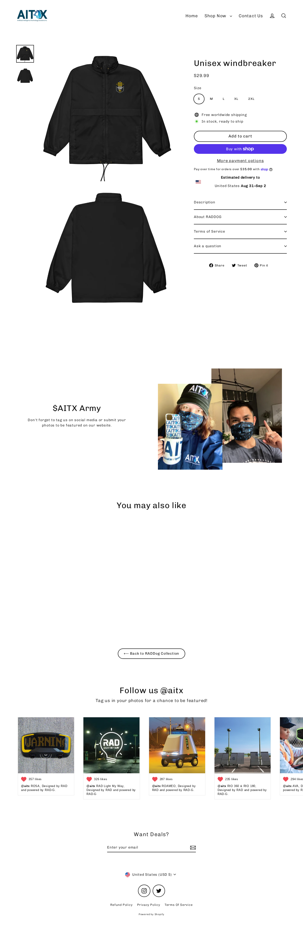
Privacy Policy (148, 905)
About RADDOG (208, 217)
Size (197, 88)
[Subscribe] (192, 847)
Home (191, 15)
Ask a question (207, 246)
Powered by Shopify (151, 914)
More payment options (240, 160)
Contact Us (251, 15)
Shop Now (216, 15)
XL (236, 99)
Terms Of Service (179, 905)
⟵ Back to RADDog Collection (151, 653)
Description (204, 202)
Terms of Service (209, 231)
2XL (251, 99)
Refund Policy (121, 905)
